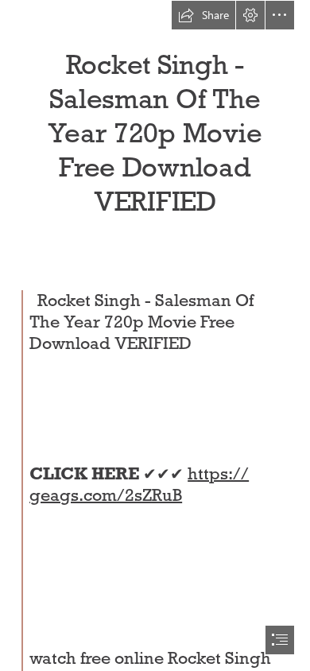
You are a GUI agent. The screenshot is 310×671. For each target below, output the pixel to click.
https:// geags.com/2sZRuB (139, 484)
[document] (155, 335)
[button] (203, 15)
